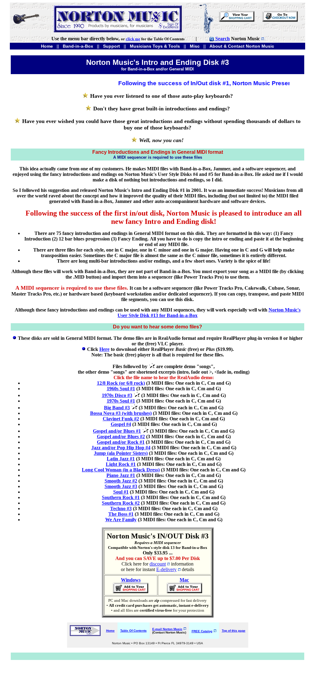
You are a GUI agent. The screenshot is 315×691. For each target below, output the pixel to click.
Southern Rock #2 (121, 503)
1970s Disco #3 (117, 395)
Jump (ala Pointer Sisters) (121, 453)
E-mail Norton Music (167, 629)
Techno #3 (121, 508)
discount (158, 563)
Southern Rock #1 (121, 497)
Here (104, 349)
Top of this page (233, 630)
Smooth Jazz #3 (121, 486)
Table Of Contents (133, 630)
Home (110, 630)
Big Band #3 (117, 407)
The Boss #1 (121, 514)
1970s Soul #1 (121, 400)
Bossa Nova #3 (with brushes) (121, 413)
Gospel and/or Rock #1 (121, 442)
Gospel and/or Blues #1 (117, 431)
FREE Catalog (202, 631)
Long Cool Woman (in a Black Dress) (121, 469)
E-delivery (166, 569)
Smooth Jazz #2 (121, 480)
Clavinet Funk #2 (121, 418)
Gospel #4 (121, 424)
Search (222, 38)
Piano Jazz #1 (120, 475)
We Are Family (121, 519)
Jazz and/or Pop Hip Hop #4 (120, 447)
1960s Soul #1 (121, 388)
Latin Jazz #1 (121, 458)
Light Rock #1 (121, 464)
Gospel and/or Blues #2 (121, 436)
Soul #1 (121, 491)
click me (133, 39)
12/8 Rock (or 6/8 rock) (121, 383)
